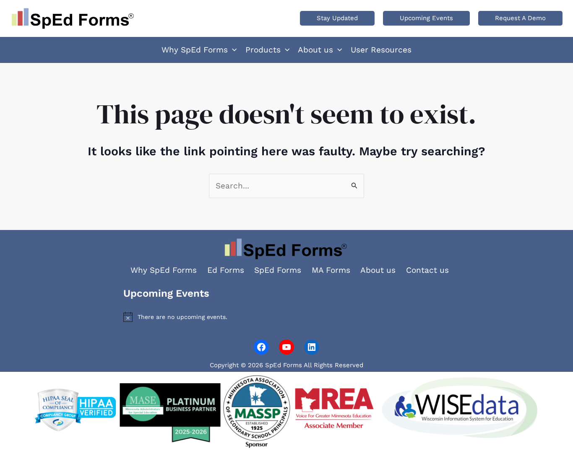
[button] (337, 18)
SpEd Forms (277, 270)
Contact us (427, 270)
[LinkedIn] (311, 347)
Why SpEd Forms (163, 270)
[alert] (286, 317)
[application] (232, 50)
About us (378, 270)
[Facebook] (261, 347)
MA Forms (331, 270)
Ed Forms (225, 270)
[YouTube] (286, 347)
